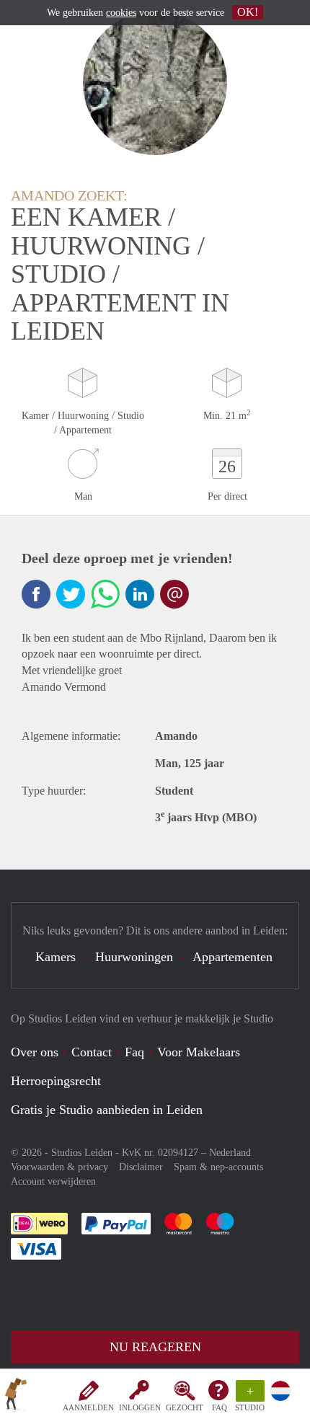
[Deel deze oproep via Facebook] (36, 594)
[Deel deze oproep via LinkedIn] (139, 594)
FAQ (219, 1407)
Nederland (230, 1152)
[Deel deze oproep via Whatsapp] (105, 594)
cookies (121, 12)
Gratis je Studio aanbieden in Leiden (107, 1109)
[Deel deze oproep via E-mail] (174, 594)
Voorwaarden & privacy (59, 1167)
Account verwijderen (53, 1181)
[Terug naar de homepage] (16, 1396)
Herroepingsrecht (56, 1081)
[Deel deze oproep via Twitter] (70, 594)
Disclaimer (141, 1167)
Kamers (55, 957)
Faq (134, 1052)
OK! (247, 12)
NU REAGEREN (155, 1347)
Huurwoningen (134, 957)
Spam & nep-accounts (218, 1167)
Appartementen (232, 957)
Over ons (34, 1052)
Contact (91, 1052)
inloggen (140, 1407)
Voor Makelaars (198, 1052)
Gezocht (184, 1407)
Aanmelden (88, 1407)
